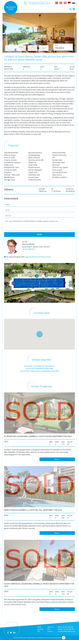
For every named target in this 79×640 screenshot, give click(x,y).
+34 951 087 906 (67, 627)
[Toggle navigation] (71, 9)
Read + (57, 459)
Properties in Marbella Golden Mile (39, 368)
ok (63, 638)
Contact (50, 631)
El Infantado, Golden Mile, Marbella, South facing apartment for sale (38, 436)
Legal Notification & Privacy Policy (38, 257)
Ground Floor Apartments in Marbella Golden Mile (39, 371)
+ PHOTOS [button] (10, 48)
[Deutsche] (69, 3)
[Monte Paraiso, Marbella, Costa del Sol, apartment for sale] (39, 486)
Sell (38, 631)
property (40, 629)
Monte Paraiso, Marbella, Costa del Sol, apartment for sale (33, 510)
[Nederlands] (65, 3)
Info (48, 629)
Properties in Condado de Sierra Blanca (39, 366)
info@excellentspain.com (39, 3)
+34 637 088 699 (28, 249)
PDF (43, 48)
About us (50, 627)
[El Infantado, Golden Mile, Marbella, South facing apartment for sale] (39, 413)
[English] (56, 2)
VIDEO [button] (21, 47)
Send (39, 234)
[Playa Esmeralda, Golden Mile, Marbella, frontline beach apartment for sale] (39, 560)
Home (39, 627)
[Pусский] (73, 3)
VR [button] (32, 47)
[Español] (60, 3)
